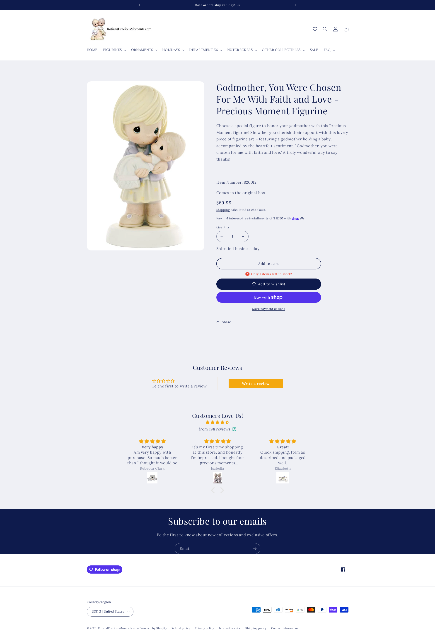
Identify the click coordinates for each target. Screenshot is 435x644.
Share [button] (226, 322)
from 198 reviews (214, 429)
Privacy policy (204, 628)
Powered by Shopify (153, 628)
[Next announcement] (295, 5)
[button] (114, 50)
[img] (217, 422)
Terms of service (230, 628)
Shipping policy (255, 628)
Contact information (285, 628)
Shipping (223, 209)
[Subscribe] (255, 548)
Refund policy (181, 628)
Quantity (223, 227)
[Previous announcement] (140, 5)
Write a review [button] (256, 383)
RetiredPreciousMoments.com (118, 628)
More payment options (268, 308)
